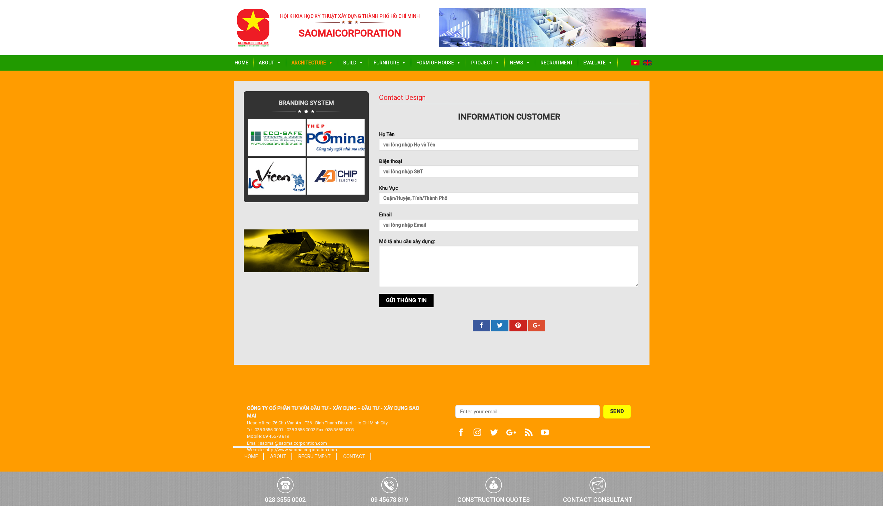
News (516, 62)
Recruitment (556, 62)
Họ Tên (387, 134)
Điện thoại (390, 161)
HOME (251, 456)
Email (385, 215)
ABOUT (278, 456)
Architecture (308, 62)
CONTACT (354, 456)
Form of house (435, 62)
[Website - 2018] (253, 28)
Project (482, 62)
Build (349, 62)
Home (241, 62)
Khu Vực (388, 188)
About (266, 62)
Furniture (386, 62)
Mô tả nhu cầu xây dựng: (407, 242)
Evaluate (594, 62)
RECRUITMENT (314, 456)
